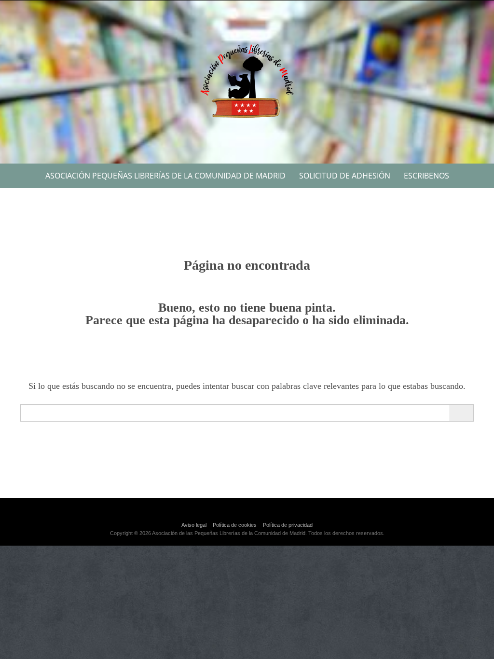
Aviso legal (193, 525)
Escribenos (426, 175)
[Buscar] (461, 413)
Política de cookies (235, 525)
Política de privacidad (288, 525)
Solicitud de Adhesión (344, 175)
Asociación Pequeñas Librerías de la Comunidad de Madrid (165, 175)
